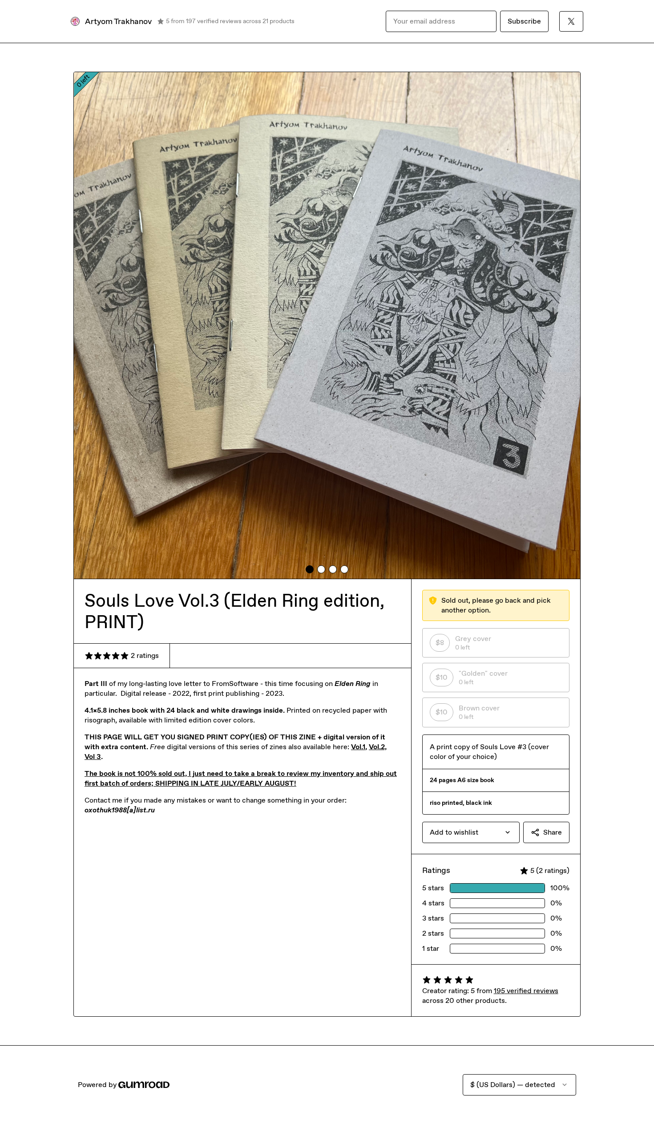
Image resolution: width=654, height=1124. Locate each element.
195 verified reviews (526, 990)
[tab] (310, 569)
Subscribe (524, 21)
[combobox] (471, 832)
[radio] (495, 642)
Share (552, 832)
